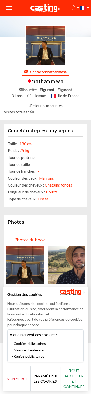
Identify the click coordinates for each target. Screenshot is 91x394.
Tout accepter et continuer (74, 378)
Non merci (17, 379)
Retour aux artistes (46, 105)
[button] (75, 8)
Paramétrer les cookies (45, 378)
